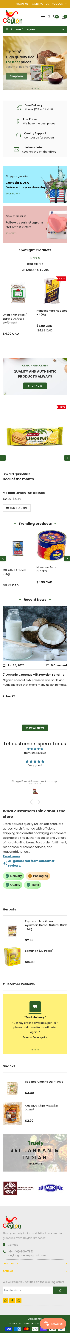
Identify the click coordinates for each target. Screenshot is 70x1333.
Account (59, 4)
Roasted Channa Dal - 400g (44, 1082)
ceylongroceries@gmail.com (27, 1255)
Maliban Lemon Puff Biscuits (24, 493)
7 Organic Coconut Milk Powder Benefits (33, 675)
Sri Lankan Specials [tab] (35, 270)
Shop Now (16, 74)
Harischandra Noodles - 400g (51, 312)
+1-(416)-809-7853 (21, 1251)
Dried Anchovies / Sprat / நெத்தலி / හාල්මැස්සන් (15, 318)
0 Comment (59, 665)
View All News (35, 728)
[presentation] (3, 458)
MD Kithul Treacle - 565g (16, 572)
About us (22, 4)
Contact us (40, 4)
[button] (32, 88)
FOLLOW (10, 233)
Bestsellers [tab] (35, 264)
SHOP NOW (12, 193)
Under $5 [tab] (35, 258)
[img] (35, 749)
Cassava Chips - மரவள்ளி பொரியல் (41, 1107)
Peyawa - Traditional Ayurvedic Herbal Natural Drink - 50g (46, 925)
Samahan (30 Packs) (39, 951)
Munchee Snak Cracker (46, 569)
